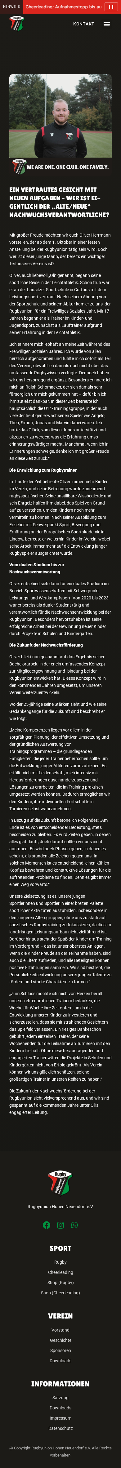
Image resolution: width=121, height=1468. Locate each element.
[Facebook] (47, 1225)
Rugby (60, 1262)
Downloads (60, 1360)
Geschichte (60, 1340)
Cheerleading (60, 1272)
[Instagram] (61, 1225)
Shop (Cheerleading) (60, 1293)
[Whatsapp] (74, 1225)
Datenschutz (60, 1428)
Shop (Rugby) (60, 1282)
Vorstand (60, 1330)
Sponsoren (60, 1350)
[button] (106, 24)
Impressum (60, 1418)
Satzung (60, 1397)
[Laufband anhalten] (111, 6)
